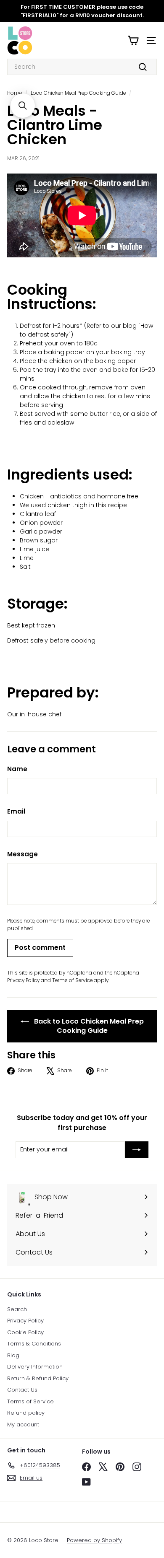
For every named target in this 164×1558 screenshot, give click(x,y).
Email (16, 811)
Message (22, 854)
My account (23, 1424)
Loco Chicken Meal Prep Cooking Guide (78, 93)
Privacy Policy (23, 980)
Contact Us (22, 1390)
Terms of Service (72, 980)
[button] (23, 105)
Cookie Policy (25, 1332)
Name (17, 769)
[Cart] (133, 40)
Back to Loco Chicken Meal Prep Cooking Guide (88, 1026)
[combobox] (82, 67)
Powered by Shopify (94, 1540)
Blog (13, 1355)
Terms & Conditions (34, 1344)
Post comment (40, 947)
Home (14, 93)
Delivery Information (35, 1367)
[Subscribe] (136, 1149)
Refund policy (26, 1413)
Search (17, 1309)
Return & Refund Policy (38, 1378)
